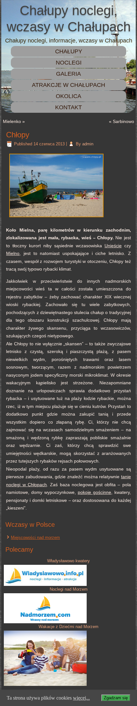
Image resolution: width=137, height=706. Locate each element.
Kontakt (68, 107)
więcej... (81, 698)
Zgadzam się (116, 697)
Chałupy (68, 51)
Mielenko (12, 121)
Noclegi (69, 62)
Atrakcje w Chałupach (68, 85)
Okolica (68, 96)
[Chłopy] (56, 217)
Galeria (68, 74)
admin (87, 144)
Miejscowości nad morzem (35, 537)
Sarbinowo (123, 121)
